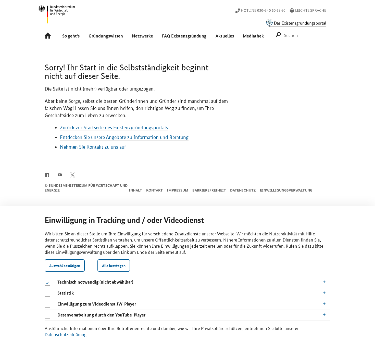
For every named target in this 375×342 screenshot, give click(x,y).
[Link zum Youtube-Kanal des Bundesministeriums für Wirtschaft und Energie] (59, 174)
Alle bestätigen (114, 265)
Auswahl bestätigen (64, 265)
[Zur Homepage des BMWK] (56, 16)
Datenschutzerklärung (65, 334)
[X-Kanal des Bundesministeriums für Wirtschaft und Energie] (72, 174)
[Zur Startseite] (49, 36)
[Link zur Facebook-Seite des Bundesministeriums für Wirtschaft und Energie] (47, 174)
